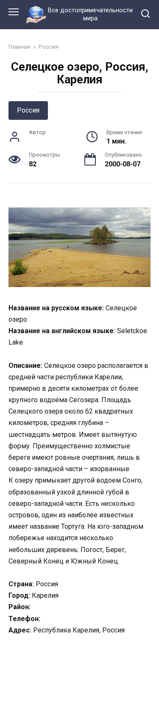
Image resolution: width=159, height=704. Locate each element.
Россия (28, 110)
